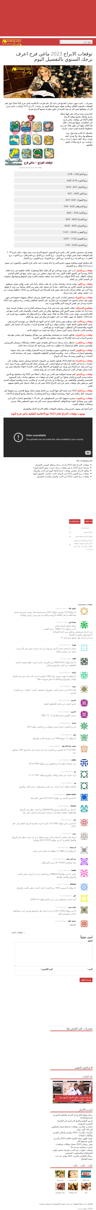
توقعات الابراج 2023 (32, 106)
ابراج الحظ (85, 540)
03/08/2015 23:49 (59, 795)
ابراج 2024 (87, 265)
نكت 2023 (86, 1180)
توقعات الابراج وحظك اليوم (84, 536)
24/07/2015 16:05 (62, 848)
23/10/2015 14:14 (65, 659)
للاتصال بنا (89, 1204)
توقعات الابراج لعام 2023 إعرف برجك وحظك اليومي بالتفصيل (62, 464)
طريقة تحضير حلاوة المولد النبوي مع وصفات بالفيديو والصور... (75, 1098)
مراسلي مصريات (45, 1204)
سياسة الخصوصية (58, 1204)
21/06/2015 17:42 (61, 921)
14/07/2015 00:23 (64, 871)
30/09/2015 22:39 (65, 673)
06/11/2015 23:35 (65, 645)
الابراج (90, 543)
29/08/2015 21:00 (66, 735)
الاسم (89, 969)
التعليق (90, 941)
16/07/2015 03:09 (59, 859)
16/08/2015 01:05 (67, 783)
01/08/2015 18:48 (63, 806)
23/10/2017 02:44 (61, 609)
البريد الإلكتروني (46, 969)
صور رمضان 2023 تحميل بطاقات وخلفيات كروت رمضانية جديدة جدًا (74, 1145)
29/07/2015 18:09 (66, 820)
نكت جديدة (60, 1180)
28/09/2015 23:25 (65, 687)
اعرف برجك (65, 138)
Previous (75, 521)
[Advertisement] (48, 20)
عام (79, 546)
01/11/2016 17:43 (62, 622)
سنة (82, 546)
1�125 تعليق (88, 532)
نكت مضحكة (73, 1193)
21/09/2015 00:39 (64, 700)
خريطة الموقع (79, 1204)
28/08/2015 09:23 (55, 746)
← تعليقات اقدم (19, 932)
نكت (86, 1193)
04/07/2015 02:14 (66, 896)
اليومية (81, 543)
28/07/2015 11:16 (65, 834)
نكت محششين (60, 1193)
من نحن (69, 1204)
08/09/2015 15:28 (65, 723)
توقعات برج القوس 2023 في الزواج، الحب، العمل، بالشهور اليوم (61, 473)
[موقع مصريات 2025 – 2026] (11, 47)
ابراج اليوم (77, 540)
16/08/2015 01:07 (67, 772)
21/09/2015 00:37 (64, 712)
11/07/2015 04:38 (63, 884)
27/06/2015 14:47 (61, 907)
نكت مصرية (73, 1180)
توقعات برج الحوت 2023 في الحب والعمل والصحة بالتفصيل (63, 476)
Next (87, 521)
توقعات (76, 543)
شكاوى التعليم (82, 1067)
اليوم (86, 543)
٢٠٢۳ (87, 549)
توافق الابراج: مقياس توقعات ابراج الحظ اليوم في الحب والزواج (61, 470)
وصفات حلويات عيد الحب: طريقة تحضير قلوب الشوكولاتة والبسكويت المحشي (72, 1151)
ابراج (90, 540)
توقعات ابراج (88, 546)
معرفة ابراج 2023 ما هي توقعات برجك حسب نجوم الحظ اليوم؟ (61, 467)
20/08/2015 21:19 (64, 760)
